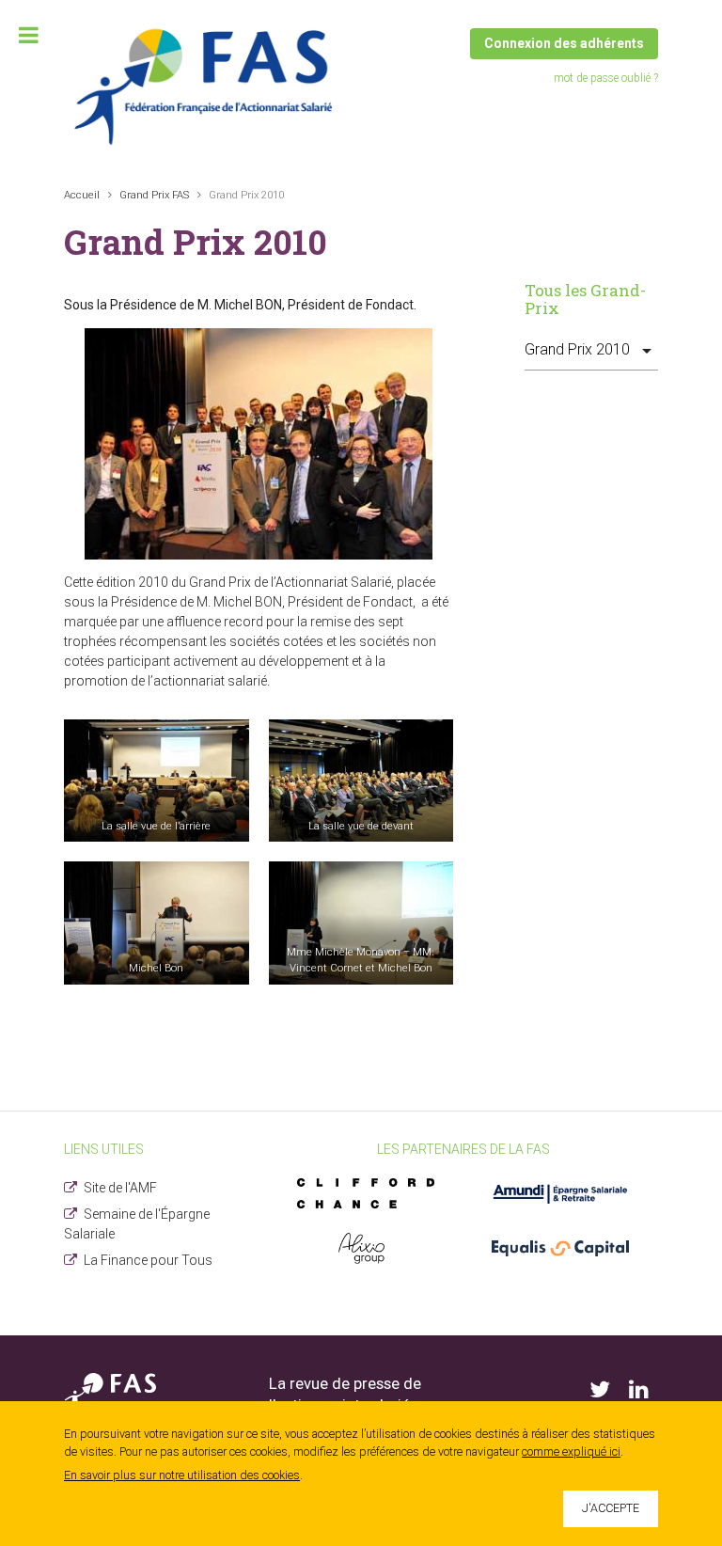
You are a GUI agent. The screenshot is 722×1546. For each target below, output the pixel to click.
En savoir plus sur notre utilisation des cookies (182, 1475)
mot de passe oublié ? (606, 78)
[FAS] (205, 86)
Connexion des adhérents (564, 43)
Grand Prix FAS (154, 195)
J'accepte (610, 1508)
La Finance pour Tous (148, 1260)
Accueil (82, 195)
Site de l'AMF (120, 1187)
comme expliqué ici (571, 1451)
